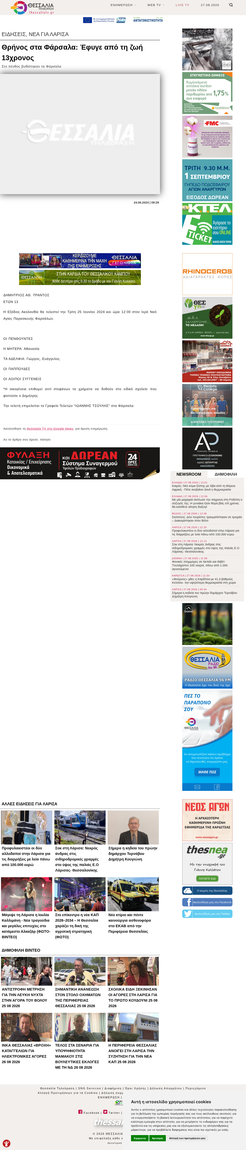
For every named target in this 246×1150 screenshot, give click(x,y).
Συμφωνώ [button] (140, 1138)
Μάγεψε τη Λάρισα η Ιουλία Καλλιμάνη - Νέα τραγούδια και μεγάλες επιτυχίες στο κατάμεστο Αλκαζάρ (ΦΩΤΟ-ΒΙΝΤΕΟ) (26, 926)
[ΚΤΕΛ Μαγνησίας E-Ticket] (207, 224)
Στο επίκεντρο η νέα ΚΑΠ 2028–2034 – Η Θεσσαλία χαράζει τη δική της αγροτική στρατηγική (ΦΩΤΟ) (77, 926)
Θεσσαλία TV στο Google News (50, 428)
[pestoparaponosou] (207, 740)
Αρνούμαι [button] (157, 1138)
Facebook (91, 1112)
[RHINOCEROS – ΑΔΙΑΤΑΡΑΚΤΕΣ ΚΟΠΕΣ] (207, 274)
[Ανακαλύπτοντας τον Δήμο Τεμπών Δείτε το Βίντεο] (207, 49)
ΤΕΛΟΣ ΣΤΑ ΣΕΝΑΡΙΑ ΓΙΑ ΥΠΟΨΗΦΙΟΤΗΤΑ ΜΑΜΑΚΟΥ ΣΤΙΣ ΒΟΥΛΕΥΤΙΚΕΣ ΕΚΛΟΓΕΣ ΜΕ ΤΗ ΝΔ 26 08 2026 (77, 1056)
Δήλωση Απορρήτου (166, 1088)
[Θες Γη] (207, 318)
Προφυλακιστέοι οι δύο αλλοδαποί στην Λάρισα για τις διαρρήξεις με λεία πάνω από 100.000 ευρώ (205, 531)
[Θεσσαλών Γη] (80, 277)
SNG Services (89, 1088)
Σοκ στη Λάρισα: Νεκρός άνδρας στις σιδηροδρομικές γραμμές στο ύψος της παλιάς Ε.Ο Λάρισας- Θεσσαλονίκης (205, 546)
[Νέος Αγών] (207, 820)
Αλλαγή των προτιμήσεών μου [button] (187, 1138)
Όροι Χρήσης (135, 1088)
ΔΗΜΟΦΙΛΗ (226, 474)
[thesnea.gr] (207, 864)
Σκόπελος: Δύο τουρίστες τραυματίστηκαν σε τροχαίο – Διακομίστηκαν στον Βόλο (207, 517)
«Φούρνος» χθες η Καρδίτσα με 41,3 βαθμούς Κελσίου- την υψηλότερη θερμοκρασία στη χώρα (204, 579)
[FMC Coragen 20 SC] (207, 137)
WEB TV (154, 5)
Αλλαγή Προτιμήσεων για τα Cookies (68, 1092)
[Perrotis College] (207, 405)
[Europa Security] (80, 463)
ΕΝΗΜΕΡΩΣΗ (122, 5)
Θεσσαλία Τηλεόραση (57, 1088)
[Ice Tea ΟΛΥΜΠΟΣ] (207, 624)
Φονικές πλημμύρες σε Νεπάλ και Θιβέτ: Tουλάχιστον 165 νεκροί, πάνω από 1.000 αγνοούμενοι (200, 564)
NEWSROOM (189, 474)
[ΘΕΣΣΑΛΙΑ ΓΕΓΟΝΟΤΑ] (80, 260)
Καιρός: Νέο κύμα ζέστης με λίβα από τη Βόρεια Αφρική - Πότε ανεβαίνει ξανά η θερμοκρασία (203, 486)
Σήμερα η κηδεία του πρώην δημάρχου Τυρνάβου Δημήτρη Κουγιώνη (204, 593)
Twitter (113, 1112)
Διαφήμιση (113, 1088)
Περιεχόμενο (196, 1088)
